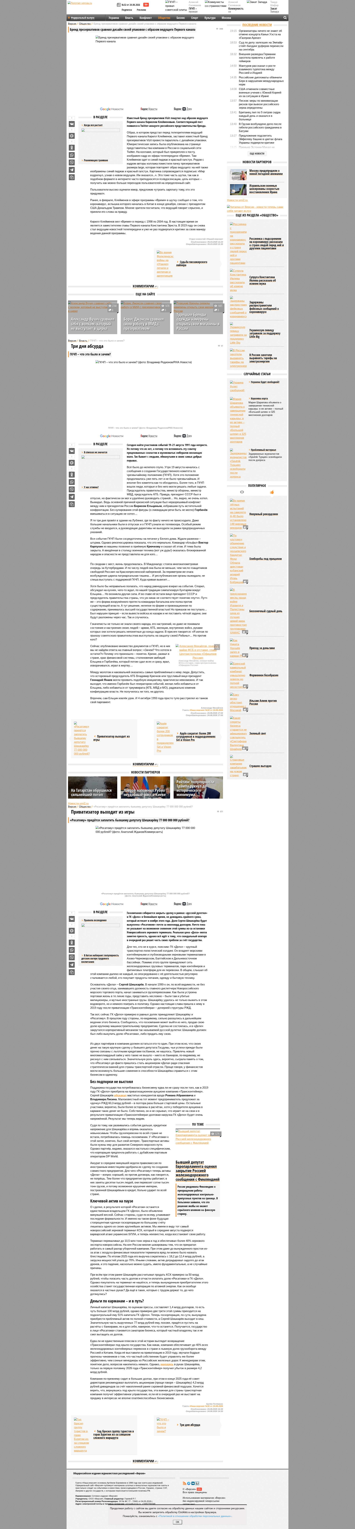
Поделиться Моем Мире (72, 136)
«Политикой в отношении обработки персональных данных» (194, 1516)
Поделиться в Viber (72, 162)
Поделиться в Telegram (72, 170)
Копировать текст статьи (72, 177)
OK (177, 1522)
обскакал (120, 1095)
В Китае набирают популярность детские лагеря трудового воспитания (100, 958)
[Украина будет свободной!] (238, 386)
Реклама (141, 9)
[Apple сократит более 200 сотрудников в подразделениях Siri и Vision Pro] (165, 737)
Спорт (194, 18)
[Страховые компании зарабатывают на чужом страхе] (238, 766)
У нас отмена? (91, 487)
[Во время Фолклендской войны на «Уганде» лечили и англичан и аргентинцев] (165, 264)
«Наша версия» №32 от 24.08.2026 (206, 710)
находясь (166, 1364)
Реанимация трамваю (96, 160)
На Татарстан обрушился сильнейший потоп (91, 792)
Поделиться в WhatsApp (72, 155)
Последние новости (257, 25)
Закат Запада (274, 10)
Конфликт (146, 18)
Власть (129, 18)
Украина (114, 18)
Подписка (127, 9)
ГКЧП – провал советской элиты (195, 13)
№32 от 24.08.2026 (131, 4)
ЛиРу (197, 1483)
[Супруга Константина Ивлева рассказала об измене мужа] (238, 280)
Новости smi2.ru (78, 803)
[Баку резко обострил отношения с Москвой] (238, 702)
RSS (184, 1483)
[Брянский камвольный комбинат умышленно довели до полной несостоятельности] (238, 675)
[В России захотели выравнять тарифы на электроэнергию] (238, 358)
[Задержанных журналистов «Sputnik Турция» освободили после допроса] (238, 463)
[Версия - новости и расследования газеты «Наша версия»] (92, 9)
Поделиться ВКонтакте (72, 124)
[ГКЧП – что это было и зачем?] (165, 1425)
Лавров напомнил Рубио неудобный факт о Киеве (145, 792)
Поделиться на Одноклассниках (72, 148)
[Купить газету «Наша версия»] (119, 5)
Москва (226, 18)
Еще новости (257, 153)
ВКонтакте (193, 1483)
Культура (209, 18)
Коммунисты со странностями (237, 12)
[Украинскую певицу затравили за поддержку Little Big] (238, 333)
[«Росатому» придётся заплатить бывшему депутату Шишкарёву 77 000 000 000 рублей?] (82, 739)
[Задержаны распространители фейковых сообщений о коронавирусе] (238, 307)
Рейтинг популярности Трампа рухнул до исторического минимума (195, 788)
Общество (164, 18)
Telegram (189, 1483)
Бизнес (181, 18)
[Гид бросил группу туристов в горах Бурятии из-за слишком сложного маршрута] (82, 1435)
